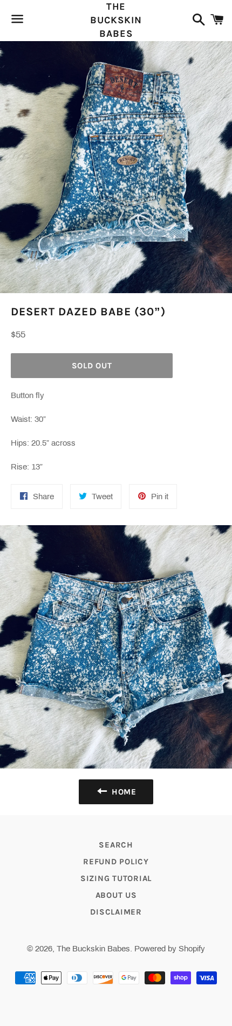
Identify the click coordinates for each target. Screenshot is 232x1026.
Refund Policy (116, 861)
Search (116, 845)
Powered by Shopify (169, 948)
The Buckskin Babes (115, 20)
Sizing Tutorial (116, 878)
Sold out (92, 365)
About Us (116, 895)
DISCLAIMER (116, 912)
